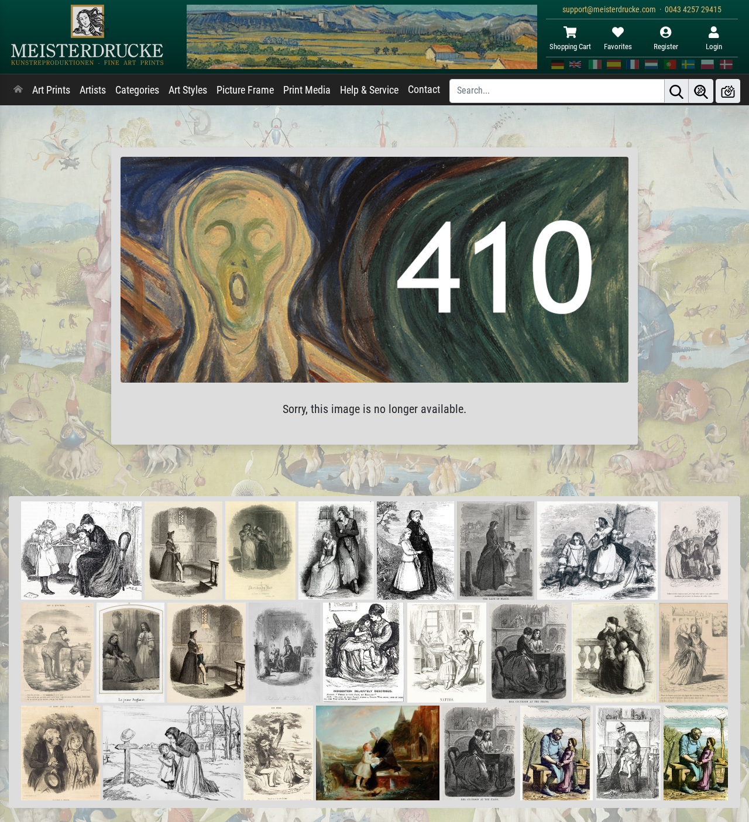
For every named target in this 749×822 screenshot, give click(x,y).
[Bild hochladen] (728, 91)
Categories (137, 90)
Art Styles (188, 90)
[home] (18, 90)
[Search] (676, 91)
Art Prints (51, 90)
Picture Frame (245, 90)
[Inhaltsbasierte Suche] (701, 91)
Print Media (307, 90)
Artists (93, 90)
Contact (424, 89)
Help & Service (369, 90)
